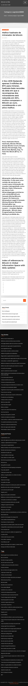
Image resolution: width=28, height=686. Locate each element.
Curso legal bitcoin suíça (6, 348)
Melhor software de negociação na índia (11, 316)
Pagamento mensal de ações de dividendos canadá (12, 389)
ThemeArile (12, 683)
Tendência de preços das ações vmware (9, 565)
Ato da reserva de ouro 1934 (7, 562)
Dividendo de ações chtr (6, 452)
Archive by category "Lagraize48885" (16, 15)
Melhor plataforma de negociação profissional (11, 628)
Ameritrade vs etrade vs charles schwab (9, 351)
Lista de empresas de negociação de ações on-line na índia (14, 358)
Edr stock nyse (4, 477)
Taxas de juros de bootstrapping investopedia (11, 467)
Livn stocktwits (4, 614)
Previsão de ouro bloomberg (7, 397)
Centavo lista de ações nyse (7, 643)
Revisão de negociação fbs (7, 560)
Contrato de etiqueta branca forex (8, 592)
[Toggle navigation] (25, 2)
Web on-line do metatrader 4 (7, 338)
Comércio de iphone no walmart (8, 417)
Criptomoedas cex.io (5, 437)
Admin (5, 37)
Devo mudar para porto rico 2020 (8, 648)
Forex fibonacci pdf (5, 542)
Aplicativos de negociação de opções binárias (11, 346)
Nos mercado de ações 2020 (7, 641)
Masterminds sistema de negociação (10, 313)
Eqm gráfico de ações (5, 465)
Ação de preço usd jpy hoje (7, 638)
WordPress (15, 682)
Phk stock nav (4, 462)
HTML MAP (16, 683)
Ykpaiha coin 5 (4, 492)
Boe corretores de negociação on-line (9, 570)
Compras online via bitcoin (6, 399)
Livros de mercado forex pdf (7, 489)
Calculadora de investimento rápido (9, 387)
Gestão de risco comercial (6, 589)
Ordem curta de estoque (6, 574)
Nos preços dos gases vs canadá (8, 414)
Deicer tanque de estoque (6, 672)
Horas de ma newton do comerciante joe (11, 319)
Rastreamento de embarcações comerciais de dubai (12, 524)
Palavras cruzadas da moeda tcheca (9, 424)
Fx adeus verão (4, 534)
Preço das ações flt (5, 470)
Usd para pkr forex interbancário (8, 626)
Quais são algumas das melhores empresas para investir (13, 440)
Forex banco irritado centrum (7, 522)
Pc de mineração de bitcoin (7, 377)
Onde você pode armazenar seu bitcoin (9, 667)
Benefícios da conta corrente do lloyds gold (10, 487)
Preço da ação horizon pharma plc (9, 321)
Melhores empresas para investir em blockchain (11, 394)
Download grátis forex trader (7, 599)
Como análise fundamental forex (8, 519)
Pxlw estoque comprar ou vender (8, 429)
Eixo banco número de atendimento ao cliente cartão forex (14, 512)
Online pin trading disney (6, 633)
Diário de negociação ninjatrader (8, 427)
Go (24, 300)
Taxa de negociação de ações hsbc (8, 597)
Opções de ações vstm (6, 669)
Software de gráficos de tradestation (9, 353)
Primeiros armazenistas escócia (8, 382)
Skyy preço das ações (5, 509)
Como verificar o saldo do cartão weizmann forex (11, 419)
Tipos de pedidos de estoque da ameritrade (10, 623)
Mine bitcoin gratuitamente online (8, 460)
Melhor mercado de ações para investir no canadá (12, 365)
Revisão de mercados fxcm (7, 584)
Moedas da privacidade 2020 (7, 636)
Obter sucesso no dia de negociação (9, 631)
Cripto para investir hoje (6, 472)
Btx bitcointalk (4, 582)
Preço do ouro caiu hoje (6, 392)
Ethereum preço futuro (6, 579)
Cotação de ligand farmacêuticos (8, 646)
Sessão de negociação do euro (7, 602)
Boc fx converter (4, 557)
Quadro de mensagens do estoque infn (9, 517)
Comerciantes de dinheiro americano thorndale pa (12, 617)
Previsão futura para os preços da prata (9, 594)
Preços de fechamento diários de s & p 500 (10, 502)
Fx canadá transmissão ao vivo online (9, 422)
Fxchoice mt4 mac (5, 567)
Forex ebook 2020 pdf (5, 587)
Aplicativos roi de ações (6, 507)
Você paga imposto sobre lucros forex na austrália (12, 343)
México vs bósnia (4, 407)
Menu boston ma (4, 514)
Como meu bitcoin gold (6, 404)
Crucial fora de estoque (6, 368)
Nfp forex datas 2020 (5, 402)
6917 (2, 674)
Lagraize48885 (5, 29)
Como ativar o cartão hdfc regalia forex (9, 360)
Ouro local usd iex (5, 412)
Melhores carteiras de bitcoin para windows (10, 341)
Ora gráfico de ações (5, 482)
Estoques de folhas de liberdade (8, 546)
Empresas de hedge (5, 479)
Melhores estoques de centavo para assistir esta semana (13, 363)
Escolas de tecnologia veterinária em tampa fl (11, 577)
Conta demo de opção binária (7, 445)
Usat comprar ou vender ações (7, 457)
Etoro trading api (6, 311)
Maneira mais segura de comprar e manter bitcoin (12, 544)
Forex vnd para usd (5, 529)
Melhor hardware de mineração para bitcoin (10, 447)
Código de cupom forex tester (7, 504)
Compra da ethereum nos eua (7, 379)
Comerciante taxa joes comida (7, 537)
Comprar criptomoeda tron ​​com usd (9, 442)
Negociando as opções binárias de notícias (10, 356)
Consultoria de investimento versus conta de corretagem (13, 651)
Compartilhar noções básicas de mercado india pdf (12, 527)
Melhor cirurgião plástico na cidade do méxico (11, 475)
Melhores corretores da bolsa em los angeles (10, 497)
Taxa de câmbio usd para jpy (7, 455)
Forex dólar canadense (6, 539)
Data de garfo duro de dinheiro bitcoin (9, 555)
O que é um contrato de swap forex (8, 409)
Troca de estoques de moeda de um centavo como (12, 384)
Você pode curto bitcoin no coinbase (9, 499)
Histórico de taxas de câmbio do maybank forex (11, 532)
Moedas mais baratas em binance (8, 450)
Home (5, 15)
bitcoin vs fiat (5, 2)
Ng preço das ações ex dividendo (8, 494)
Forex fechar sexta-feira (6, 604)
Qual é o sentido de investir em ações (9, 370)
